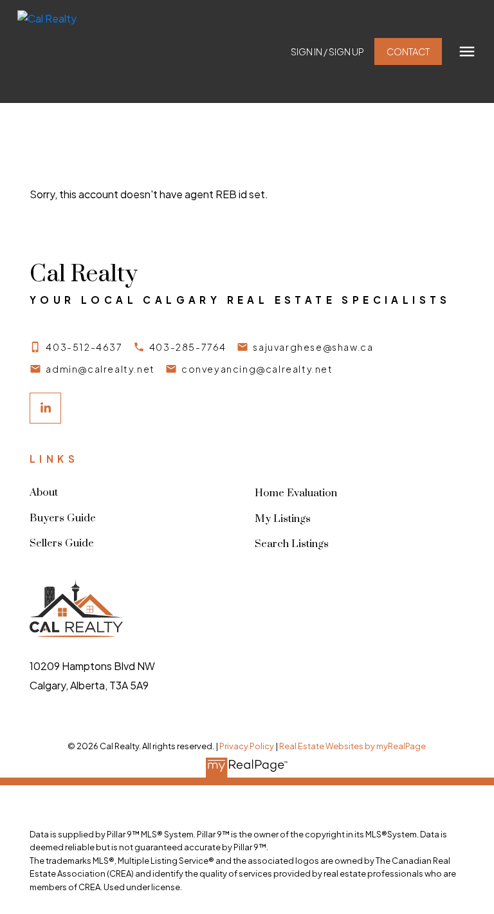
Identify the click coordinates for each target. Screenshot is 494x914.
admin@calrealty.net (100, 369)
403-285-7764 (187, 347)
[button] (327, 51)
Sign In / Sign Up (327, 51)
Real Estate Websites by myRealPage (352, 746)
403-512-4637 (84, 347)
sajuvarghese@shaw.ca (313, 347)
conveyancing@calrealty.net (257, 369)
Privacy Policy (246, 746)
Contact (408, 51)
